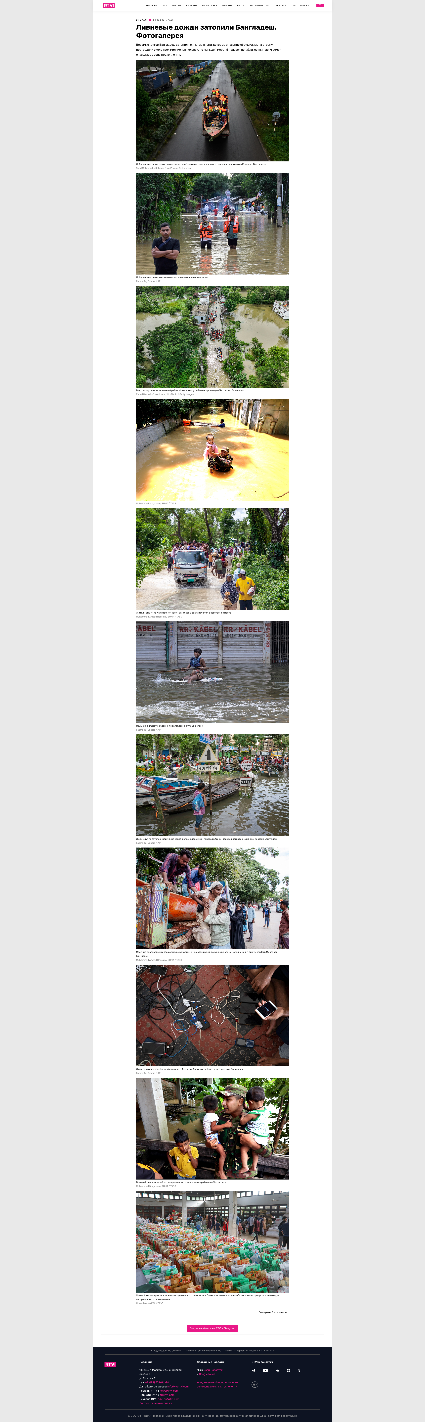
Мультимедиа (259, 5)
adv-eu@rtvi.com (168, 1399)
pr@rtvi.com (167, 1394)
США (164, 5)
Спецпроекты (300, 5)
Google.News (207, 1374)
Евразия (192, 5)
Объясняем (210, 5)
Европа (177, 5)
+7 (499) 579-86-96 (157, 1382)
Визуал (141, 20)
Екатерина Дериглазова (272, 1312)
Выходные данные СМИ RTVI (166, 1350)
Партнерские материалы (155, 1403)
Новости (151, 5)
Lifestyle (279, 5)
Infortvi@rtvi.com (178, 1386)
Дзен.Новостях (213, 1370)
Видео (241, 5)
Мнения (227, 5)
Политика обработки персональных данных (250, 1350)
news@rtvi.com (169, 1390)
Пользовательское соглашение (203, 1350)
